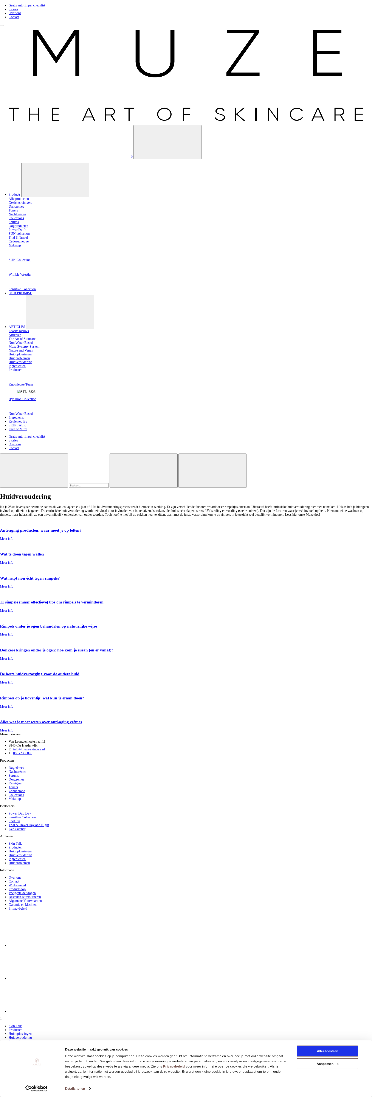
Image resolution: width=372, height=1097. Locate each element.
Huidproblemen (19, 863)
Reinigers (15, 783)
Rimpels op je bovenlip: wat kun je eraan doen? (42, 698)
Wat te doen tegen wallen (22, 554)
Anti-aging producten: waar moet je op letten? (41, 530)
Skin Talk (15, 843)
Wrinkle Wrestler (20, 274)
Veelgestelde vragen (22, 893)
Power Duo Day (20, 813)
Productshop (17, 889)
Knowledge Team (21, 384)
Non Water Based (21, 413)
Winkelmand (17, 885)
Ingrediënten (17, 859)
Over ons (15, 13)
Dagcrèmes (16, 768)
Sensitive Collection (22, 289)
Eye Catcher (17, 829)
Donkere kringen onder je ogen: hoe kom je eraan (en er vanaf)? (56, 650)
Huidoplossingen (20, 851)
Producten (15, 847)
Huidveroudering (20, 855)
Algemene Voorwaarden (25, 901)
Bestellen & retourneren (25, 897)
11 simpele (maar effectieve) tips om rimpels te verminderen (52, 602)
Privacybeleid (174, 1066)
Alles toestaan (327, 1051)
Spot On (14, 821)
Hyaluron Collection (22, 399)
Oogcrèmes (16, 779)
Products (15, 194)
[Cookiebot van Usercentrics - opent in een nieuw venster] (36, 1088)
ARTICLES (17, 327)
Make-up (15, 799)
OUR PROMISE (20, 293)
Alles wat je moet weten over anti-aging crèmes (41, 722)
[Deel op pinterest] (41, 1011)
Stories (13, 9)
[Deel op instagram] (41, 978)
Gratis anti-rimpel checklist (27, 5)
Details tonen (75, 1088)
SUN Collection (20, 260)
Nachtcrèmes (17, 771)
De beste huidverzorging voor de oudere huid (39, 674)
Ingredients (16, 417)
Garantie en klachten (23, 904)
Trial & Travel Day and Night (29, 825)
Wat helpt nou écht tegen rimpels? (30, 578)
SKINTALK (17, 425)
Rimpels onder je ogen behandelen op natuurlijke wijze (48, 626)
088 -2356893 (22, 753)
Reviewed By (18, 421)
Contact (14, 17)
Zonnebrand (17, 791)
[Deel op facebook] (41, 945)
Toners (13, 787)
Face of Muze (18, 429)
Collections (16, 795)
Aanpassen (325, 1063)
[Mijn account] (32, 157)
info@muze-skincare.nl (29, 749)
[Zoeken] (167, 142)
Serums (14, 775)
